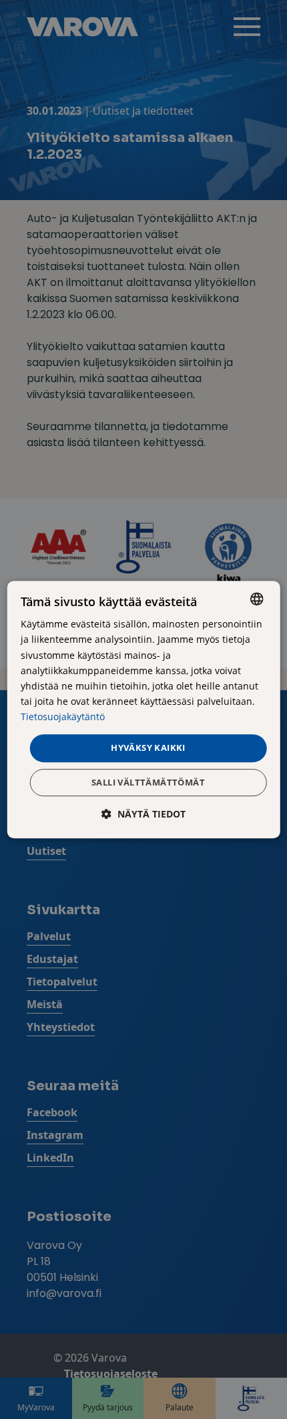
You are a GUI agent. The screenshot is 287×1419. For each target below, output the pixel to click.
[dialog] (143, 709)
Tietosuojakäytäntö (63, 716)
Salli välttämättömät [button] (148, 782)
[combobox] (256, 598)
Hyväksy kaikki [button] (148, 748)
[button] (143, 814)
